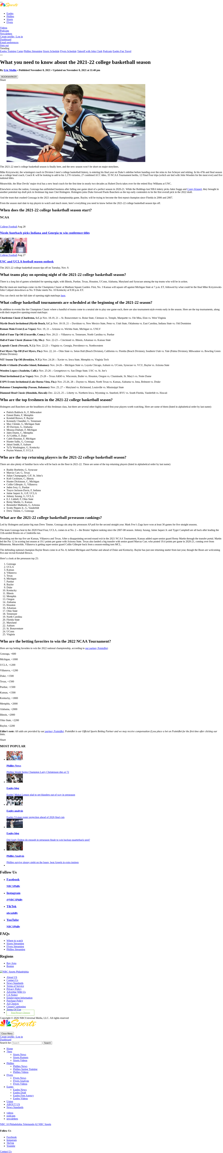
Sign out (4, 45)
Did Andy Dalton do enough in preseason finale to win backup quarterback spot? (48, 839)
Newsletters (6, 33)
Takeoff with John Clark (89, 51)
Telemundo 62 (30, 1124)
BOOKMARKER (9, 77)
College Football (8, 226)
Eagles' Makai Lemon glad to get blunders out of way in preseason (41, 794)
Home (10, 1048)
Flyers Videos (20, 1083)
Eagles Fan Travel (122, 51)
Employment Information (19, 997)
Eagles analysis (15, 810)
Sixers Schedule (51, 51)
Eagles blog (13, 788)
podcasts (11, 1115)
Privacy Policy (14, 989)
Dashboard (5, 39)
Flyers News (19, 1078)
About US (12, 977)
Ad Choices (13, 1003)
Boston (10, 966)
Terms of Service (15, 986)
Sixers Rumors (20, 1057)
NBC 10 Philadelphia (11, 1124)
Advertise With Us (16, 992)
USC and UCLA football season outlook (27, 261)
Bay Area (11, 963)
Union (10, 1101)
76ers (9, 1051)
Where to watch (15, 940)
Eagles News (20, 1089)
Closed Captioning (16, 1006)
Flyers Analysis (21, 1081)
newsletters (12, 1118)
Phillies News (14, 765)
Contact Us (12, 980)
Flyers (10, 22)
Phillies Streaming (33, 51)
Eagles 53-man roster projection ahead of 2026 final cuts (35, 817)
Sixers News (19, 1054)
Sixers (10, 19)
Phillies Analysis (15, 856)
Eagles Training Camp (11, 51)
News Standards (15, 983)
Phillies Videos (20, 1072)
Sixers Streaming (15, 943)
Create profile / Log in (11, 36)
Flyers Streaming (15, 946)
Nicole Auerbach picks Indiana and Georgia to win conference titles (45, 233)
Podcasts (4, 30)
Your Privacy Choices (20, 1013)
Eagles (10, 13)
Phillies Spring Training (25, 1069)
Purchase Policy (15, 1000)
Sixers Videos (20, 1060)
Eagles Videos (20, 1098)
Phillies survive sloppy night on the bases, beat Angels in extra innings (43, 862)
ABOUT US (13, 1104)
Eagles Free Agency (23, 1095)
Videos (3, 27)
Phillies (10, 16)
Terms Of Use (14, 1009)
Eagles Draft (19, 1092)
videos (10, 1112)
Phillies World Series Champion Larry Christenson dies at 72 (38, 772)
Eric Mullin (10, 70)
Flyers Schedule (68, 51)
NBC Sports (44, 1124)
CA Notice (12, 994)
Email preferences (9, 42)
